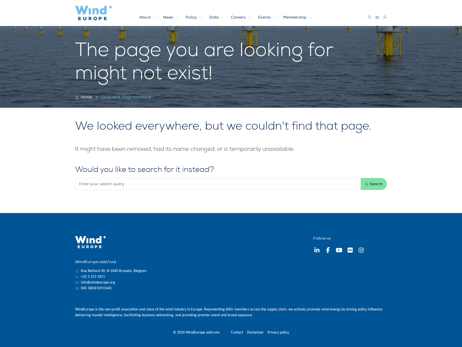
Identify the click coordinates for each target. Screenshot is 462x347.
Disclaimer (255, 332)
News (168, 17)
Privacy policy (278, 332)
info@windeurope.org (98, 282)
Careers (239, 17)
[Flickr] (350, 250)
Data (214, 17)
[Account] (385, 17)
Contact (237, 332)
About (145, 17)
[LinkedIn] (317, 250)
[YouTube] (339, 250)
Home (86, 97)
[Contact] (377, 17)
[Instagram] (361, 250)
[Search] (370, 17)
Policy (192, 17)
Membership (295, 17)
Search (376, 184)
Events (265, 17)
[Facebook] (328, 250)
